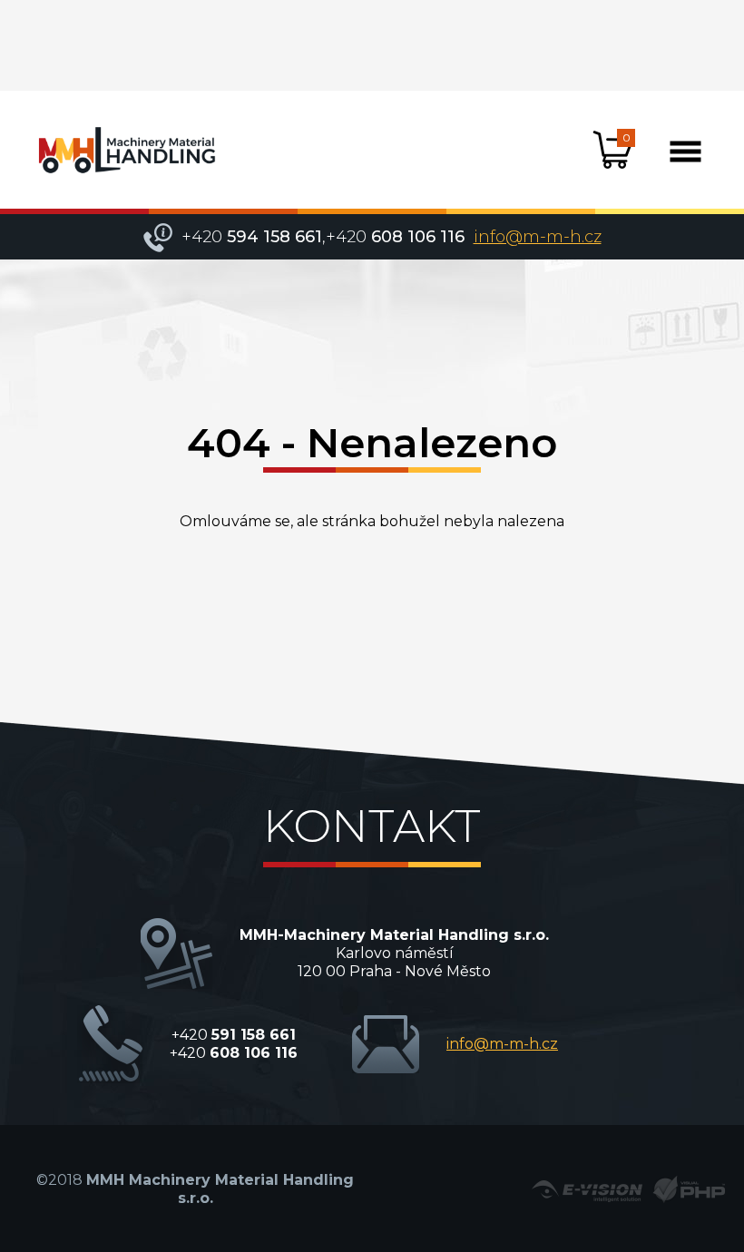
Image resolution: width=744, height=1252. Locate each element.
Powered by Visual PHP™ (688, 1189)
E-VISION (587, 1189)
